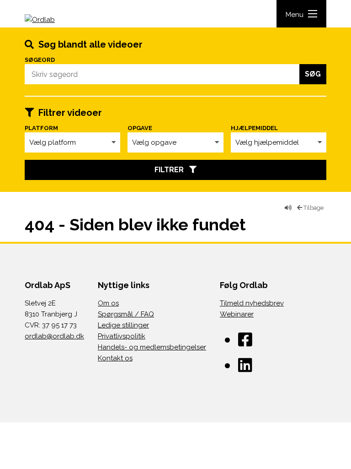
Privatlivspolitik (121, 336)
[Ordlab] (50, 20)
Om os (108, 303)
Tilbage (313, 207)
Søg (313, 74)
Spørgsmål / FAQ (126, 314)
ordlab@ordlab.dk (54, 336)
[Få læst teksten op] (288, 208)
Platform (41, 128)
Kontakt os (115, 358)
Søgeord (40, 60)
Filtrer (171, 169)
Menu (294, 15)
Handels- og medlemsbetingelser (152, 347)
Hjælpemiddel (254, 128)
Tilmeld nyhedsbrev (252, 303)
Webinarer (237, 314)
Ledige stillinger (123, 325)
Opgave (140, 128)
